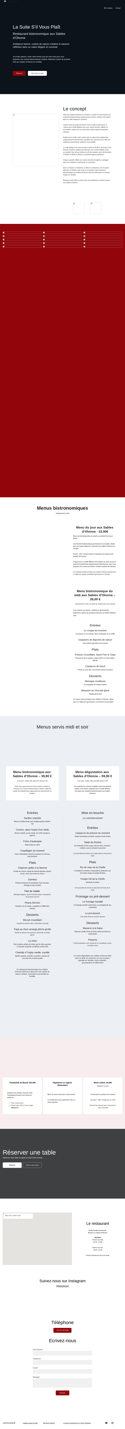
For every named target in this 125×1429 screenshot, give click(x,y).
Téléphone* (37, 1359)
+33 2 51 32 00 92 (62, 1330)
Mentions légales (49, 1423)
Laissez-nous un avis (30, 1423)
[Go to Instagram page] (112, 1423)
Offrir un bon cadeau (32, 1165)
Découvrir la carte (37, 73)
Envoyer (62, 1393)
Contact (118, 8)
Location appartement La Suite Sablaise (77, 1423)
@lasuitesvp (62, 1286)
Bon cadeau (108, 8)
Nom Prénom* (38, 1349)
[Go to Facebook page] (106, 1423)
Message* (36, 1377)
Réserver (19, 73)
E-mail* (35, 1368)
